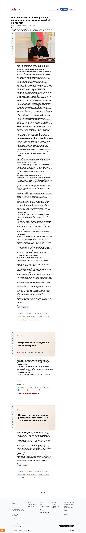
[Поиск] (49, 9)
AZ (70, 530)
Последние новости (31, 504)
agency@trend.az (15, 518)
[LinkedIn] (26, 526)
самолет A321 (25, 465)
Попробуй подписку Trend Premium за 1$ (29, 320)
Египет (19, 465)
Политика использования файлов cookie (68, 513)
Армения (20, 381)
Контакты (42, 507)
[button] (12, 33)
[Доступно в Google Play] (70, 526)
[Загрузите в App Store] (62, 526)
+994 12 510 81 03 (15, 516)
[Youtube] (21, 526)
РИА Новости (27, 438)
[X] (18, 526)
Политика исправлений (44, 512)
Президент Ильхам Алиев (23, 307)
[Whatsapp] (13, 526)
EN (68, 530)
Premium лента (31, 506)
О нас (41, 504)
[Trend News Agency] (15, 503)
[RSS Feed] (28, 526)
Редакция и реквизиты (44, 506)
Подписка (54, 504)
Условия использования (69, 504)
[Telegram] (23, 526)
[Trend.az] (15, 9)
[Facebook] (15, 526)
